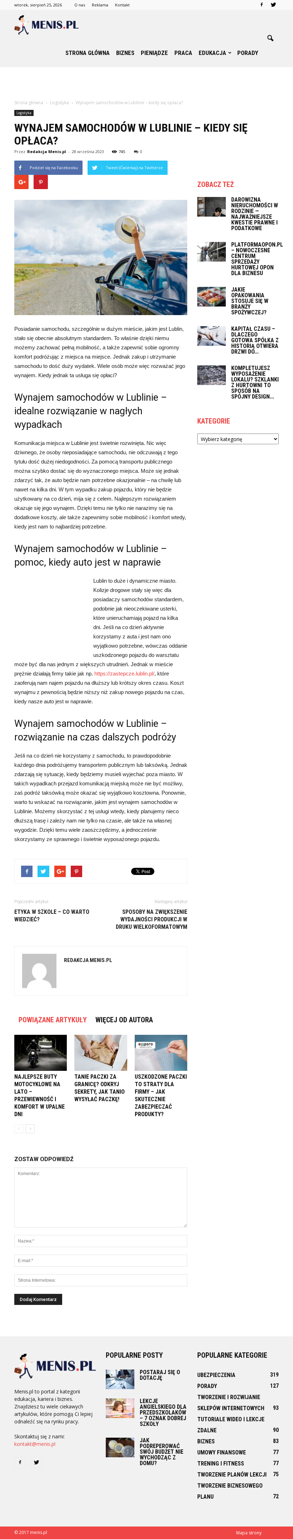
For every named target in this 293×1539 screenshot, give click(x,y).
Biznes (125, 52)
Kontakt (122, 4)
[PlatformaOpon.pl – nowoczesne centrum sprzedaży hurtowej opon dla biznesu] (211, 252)
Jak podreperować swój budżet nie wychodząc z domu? (161, 1452)
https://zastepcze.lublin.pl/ (124, 673)
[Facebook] (261, 5)
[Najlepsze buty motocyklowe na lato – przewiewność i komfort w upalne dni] (40, 1053)
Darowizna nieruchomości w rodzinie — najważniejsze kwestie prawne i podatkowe (254, 214)
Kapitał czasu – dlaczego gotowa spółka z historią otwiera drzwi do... (255, 340)
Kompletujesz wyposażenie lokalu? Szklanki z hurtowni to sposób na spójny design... (255, 382)
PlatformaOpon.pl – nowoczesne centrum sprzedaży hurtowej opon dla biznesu (257, 259)
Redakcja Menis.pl (46, 151)
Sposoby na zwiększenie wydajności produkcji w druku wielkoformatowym (151, 919)
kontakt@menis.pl (34, 1444)
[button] (270, 38)
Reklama (100, 4)
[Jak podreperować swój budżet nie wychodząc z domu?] (120, 1447)
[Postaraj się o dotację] (120, 1379)
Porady (247, 52)
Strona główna (87, 52)
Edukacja (212, 52)
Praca (183, 52)
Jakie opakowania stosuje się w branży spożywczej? (249, 301)
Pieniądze (154, 52)
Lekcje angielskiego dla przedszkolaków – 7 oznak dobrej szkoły (163, 1412)
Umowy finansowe (221, 1452)
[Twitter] (273, 5)
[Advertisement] (146, 82)
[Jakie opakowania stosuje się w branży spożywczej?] (211, 297)
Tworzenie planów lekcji (232, 1474)
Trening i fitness (220, 1463)
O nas (79, 4)
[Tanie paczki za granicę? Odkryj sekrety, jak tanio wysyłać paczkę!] (100, 1053)
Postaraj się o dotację (160, 1375)
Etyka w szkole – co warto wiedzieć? (51, 915)
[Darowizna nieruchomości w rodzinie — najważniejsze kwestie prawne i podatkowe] (211, 207)
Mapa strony (249, 1533)
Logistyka (23, 112)
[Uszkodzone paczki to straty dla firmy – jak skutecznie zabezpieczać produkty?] (161, 1053)
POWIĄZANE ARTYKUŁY (53, 1020)
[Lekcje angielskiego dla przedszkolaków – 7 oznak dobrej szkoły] (120, 1408)
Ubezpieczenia (216, 1375)
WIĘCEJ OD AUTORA (124, 1020)
